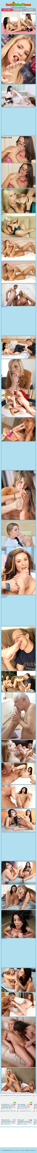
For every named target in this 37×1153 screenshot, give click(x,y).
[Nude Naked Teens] (18, 3)
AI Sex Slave (7, 10)
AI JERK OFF (19, 10)
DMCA (27, 1150)
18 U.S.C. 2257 (20, 1150)
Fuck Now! (30, 10)
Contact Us (33, 1150)
